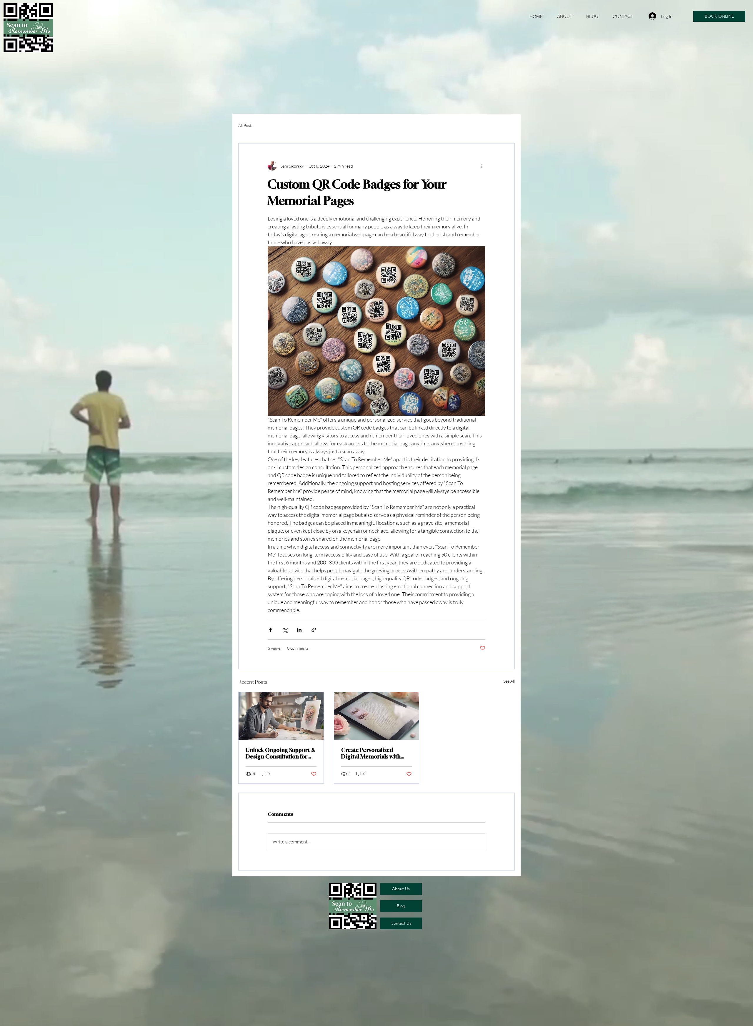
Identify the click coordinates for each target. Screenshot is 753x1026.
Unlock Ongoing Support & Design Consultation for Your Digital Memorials (280, 753)
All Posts (245, 125)
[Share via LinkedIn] (299, 630)
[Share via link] (313, 630)
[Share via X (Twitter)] (285, 630)
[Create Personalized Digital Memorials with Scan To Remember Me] (376, 716)
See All (509, 681)
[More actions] (481, 165)
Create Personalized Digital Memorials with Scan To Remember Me (371, 753)
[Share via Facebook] (270, 630)
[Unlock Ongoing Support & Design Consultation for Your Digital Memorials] (281, 716)
